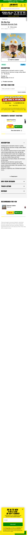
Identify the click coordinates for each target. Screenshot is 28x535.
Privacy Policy (8, 528)
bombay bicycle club (9, 24)
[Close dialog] (22, 509)
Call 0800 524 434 (19, 103)
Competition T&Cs (20, 527)
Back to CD (5, 19)
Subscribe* (13, 524)
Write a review (13, 27)
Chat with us (8, 103)
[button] (4, 5)
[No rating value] (4, 27)
